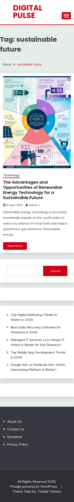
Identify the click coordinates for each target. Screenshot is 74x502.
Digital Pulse (27, 11)
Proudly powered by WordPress (34, 486)
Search (55, 271)
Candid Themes (49, 491)
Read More (15, 246)
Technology (11, 175)
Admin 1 (34, 205)
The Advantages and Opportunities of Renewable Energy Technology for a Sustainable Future (32, 189)
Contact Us (15, 429)
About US (14, 421)
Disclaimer (14, 437)
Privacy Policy (17, 444)
